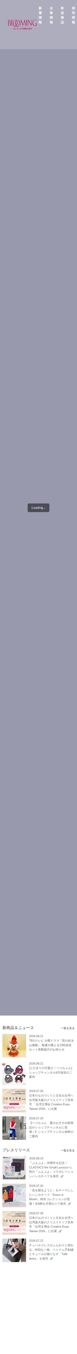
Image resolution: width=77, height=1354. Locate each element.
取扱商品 (62, 15)
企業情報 (51, 15)
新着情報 (40, 15)
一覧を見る (68, 1028)
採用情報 (73, 15)
